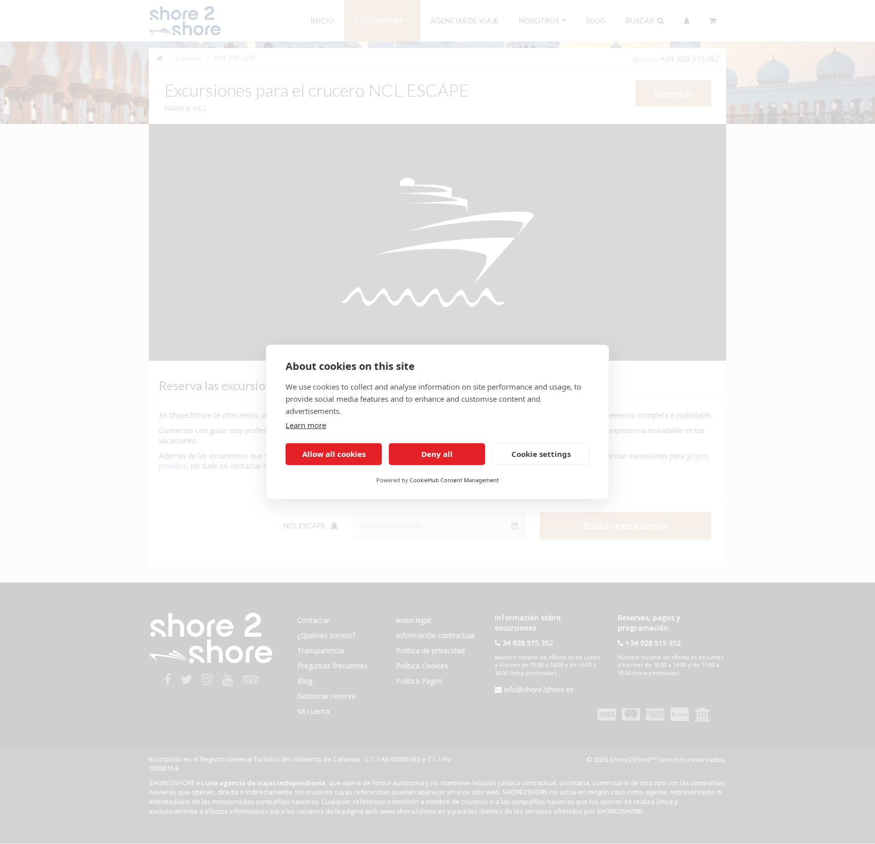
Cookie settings (541, 454)
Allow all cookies (334, 454)
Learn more (306, 425)
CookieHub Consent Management (454, 480)
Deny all (437, 454)
